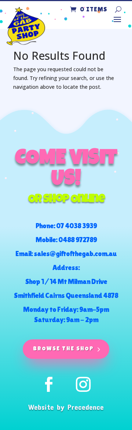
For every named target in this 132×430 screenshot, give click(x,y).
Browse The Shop (63, 349)
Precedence (85, 406)
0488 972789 (77, 240)
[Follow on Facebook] (48, 384)
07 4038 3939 (76, 226)
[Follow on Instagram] (83, 384)
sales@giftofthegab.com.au (75, 253)
